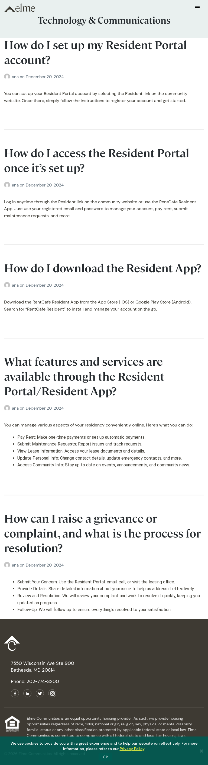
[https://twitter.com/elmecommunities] (40, 693)
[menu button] (197, 7)
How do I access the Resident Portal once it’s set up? (96, 161)
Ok (105, 757)
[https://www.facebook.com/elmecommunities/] (15, 693)
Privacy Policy (132, 748)
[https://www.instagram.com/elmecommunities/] (52, 693)
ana (16, 77)
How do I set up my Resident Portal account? (95, 53)
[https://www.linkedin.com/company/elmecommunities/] (27, 693)
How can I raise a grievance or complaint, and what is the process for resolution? (102, 533)
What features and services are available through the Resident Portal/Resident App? (84, 376)
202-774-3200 (43, 681)
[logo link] (104, 644)
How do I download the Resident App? (103, 268)
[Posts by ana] (8, 77)
